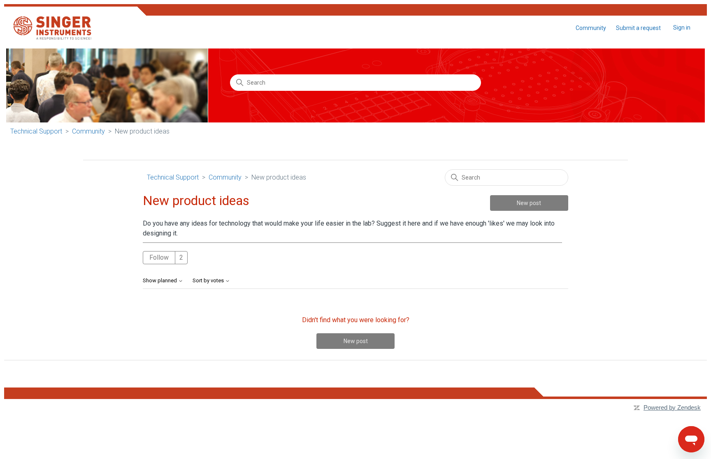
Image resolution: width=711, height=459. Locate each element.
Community (591, 28)
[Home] (52, 28)
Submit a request (638, 28)
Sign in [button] (681, 27)
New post (529, 203)
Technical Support (36, 131)
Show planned (160, 281)
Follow (159, 257)
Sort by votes (209, 281)
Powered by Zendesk (672, 407)
